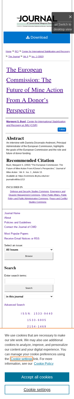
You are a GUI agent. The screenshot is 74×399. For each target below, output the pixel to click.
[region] (37, 363)
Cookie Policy (43, 363)
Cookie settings (21, 359)
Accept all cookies (37, 377)
